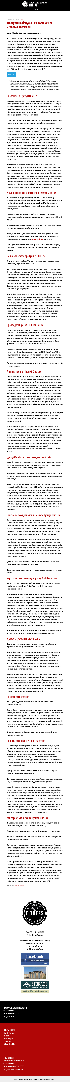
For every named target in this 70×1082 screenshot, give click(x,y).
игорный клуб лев (37, 239)
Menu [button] (36, 9)
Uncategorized (19, 886)
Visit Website (19, 1069)
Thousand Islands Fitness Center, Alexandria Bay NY (35, 4)
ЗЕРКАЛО (11, 74)
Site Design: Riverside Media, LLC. (48, 1079)
